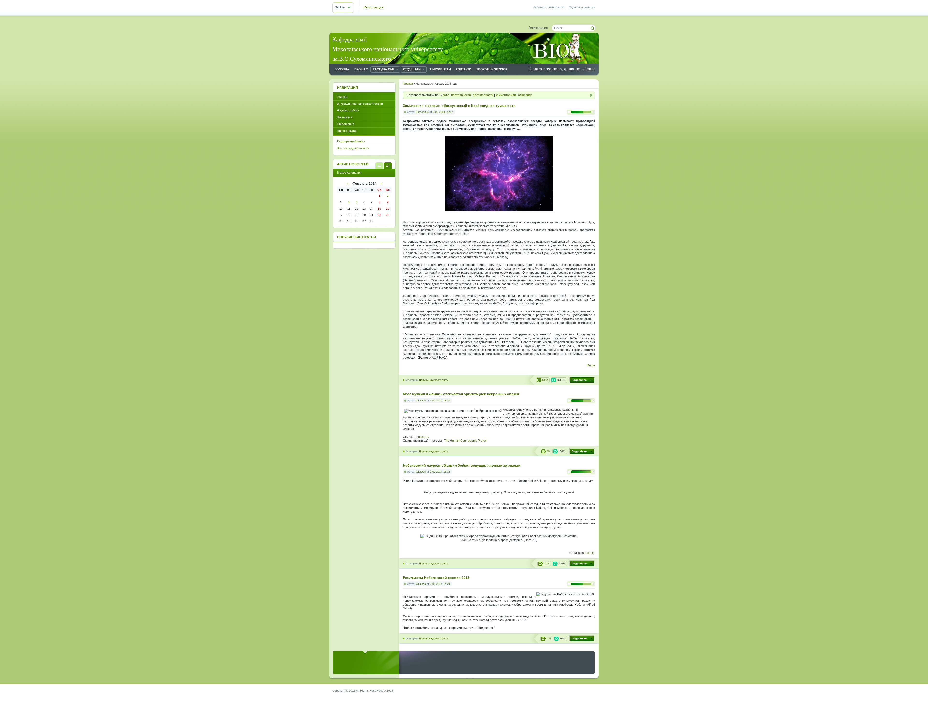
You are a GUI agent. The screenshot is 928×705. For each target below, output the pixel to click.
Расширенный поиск (351, 141)
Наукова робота (348, 110)
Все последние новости (353, 148)
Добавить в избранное (548, 7)
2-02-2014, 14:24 (440, 583)
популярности (461, 95)
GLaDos (421, 400)
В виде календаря (388, 165)
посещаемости (483, 95)
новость (423, 436)
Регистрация (374, 7)
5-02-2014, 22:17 (443, 112)
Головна (342, 97)
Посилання (344, 117)
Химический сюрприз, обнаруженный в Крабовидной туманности (459, 106)
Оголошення (345, 124)
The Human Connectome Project (465, 440)
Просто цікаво (346, 131)
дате (445, 95)
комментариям (506, 95)
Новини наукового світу (433, 379)
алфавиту (525, 95)
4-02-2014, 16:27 (440, 400)
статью (589, 553)
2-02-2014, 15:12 (440, 471)
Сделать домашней (582, 7)
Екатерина (422, 112)
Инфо (591, 365)
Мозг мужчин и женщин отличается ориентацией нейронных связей (461, 394)
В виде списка (379, 165)
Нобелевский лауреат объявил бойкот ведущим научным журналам (461, 465)
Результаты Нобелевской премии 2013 (436, 577)
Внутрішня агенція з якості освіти (360, 103)
